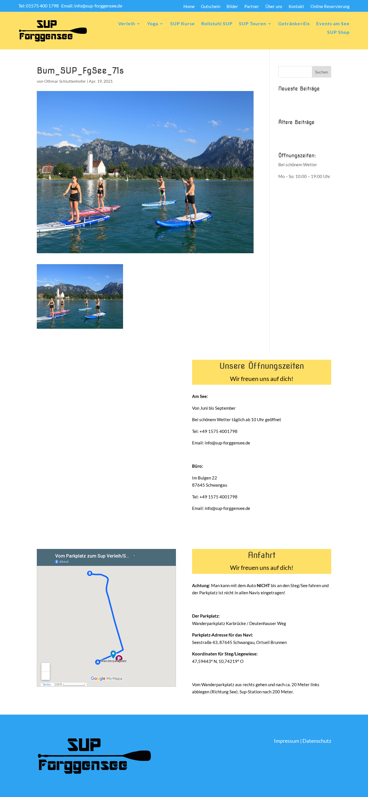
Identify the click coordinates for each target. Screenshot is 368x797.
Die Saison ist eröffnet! (300, 107)
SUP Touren (252, 24)
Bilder (232, 6)
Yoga (152, 24)
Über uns (273, 6)
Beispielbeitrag (292, 97)
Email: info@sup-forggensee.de (91, 5)
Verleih (126, 24)
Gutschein (210, 6)
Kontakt (296, 6)
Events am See (333, 24)
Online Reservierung (330, 6)
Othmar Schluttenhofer (65, 81)
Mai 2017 (287, 140)
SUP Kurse (182, 24)
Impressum (286, 741)
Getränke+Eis (294, 24)
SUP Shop (338, 32)
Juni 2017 (287, 131)
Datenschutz (316, 741)
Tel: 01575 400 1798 (39, 5)
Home (189, 6)
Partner (251, 6)
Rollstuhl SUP (217, 24)
